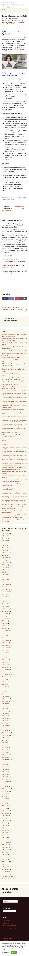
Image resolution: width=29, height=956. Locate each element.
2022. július (4, 650)
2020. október (5, 701)
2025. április (5, 572)
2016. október (5, 815)
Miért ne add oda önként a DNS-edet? (11, 357)
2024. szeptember (6, 589)
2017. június (5, 796)
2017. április (5, 801)
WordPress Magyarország (9, 928)
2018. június (5, 767)
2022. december (6, 638)
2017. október (5, 786)
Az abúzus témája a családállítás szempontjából (13, 390)
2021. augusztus (6, 676)
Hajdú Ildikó (11, 23)
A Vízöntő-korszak (19, 206)
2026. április (5, 543)
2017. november (6, 784)
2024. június (5, 596)
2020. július (4, 708)
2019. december (6, 725)
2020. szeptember (6, 703)
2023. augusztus (6, 618)
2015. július (4, 852)
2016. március (5, 832)
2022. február (5, 662)
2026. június (5, 538)
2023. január (5, 635)
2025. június (5, 567)
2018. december (6, 754)
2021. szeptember (6, 674)
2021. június (5, 681)
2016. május (5, 827)
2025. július (4, 565)
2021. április (5, 686)
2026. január (5, 550)
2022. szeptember (6, 645)
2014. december (6, 869)
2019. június (5, 740)
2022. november (6, 640)
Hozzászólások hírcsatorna (9, 925)
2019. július (4, 737)
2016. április (5, 830)
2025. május (5, 569)
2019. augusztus (6, 735)
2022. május (5, 655)
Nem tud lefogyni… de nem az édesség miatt (13, 409)
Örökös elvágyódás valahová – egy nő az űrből (15, 311)
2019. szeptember (6, 732)
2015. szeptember (6, 847)
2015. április (5, 859)
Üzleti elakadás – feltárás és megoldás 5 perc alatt (14, 504)
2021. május (5, 684)
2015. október (5, 844)
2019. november (6, 728)
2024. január (5, 606)
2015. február (5, 864)
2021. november (6, 669)
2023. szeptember (6, 616)
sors (18, 22)
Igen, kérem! (5, 323)
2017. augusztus (6, 791)
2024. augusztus (6, 591)
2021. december (6, 667)
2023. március (5, 630)
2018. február (5, 776)
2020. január (5, 723)
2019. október (5, 730)
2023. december (6, 608)
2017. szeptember (6, 788)
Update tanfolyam (7, 265)
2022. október (5, 642)
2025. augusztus (6, 562)
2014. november (6, 871)
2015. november (6, 842)
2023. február (5, 633)
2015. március (5, 861)
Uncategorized (16, 20)
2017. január (5, 808)
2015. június (5, 854)
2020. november (6, 698)
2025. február (5, 577)
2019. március (5, 747)
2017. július (4, 793)
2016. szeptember (6, 818)
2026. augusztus (6, 533)
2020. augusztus (6, 706)
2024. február (5, 603)
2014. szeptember (6, 876)
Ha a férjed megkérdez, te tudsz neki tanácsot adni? (14, 350)
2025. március (5, 574)
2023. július (4, 620)
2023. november (6, 611)
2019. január (5, 752)
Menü (3, 10)
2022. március (5, 659)
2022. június (5, 652)
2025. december (6, 552)
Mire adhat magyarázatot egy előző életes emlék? (14, 514)
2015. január (5, 866)
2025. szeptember (6, 560)
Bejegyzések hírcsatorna (9, 923)
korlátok (9, 22)
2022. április (5, 657)
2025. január (5, 579)
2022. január (5, 664)
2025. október (5, 557)
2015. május (5, 857)
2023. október (5, 613)
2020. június (5, 711)
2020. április (5, 715)
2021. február (5, 691)
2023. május (5, 625)
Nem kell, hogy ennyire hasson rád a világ (12, 517)
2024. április (5, 601)
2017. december (6, 781)
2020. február (5, 720)
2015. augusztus (6, 849)
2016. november (6, 813)
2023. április (5, 628)
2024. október (5, 586)
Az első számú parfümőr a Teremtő (10, 432)
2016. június (5, 825)
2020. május (5, 713)
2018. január (5, 779)
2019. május (5, 742)
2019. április (5, 745)
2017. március (5, 803)
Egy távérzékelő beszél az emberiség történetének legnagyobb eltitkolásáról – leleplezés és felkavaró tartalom (14, 369)
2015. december (6, 840)
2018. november (6, 757)
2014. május (5, 879)
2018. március (5, 774)
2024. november (6, 584)
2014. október (5, 874)
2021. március (5, 689)
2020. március (5, 718)
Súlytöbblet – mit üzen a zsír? (13, 307)
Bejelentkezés (6, 920)
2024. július (4, 594)
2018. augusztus (6, 762)
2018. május (5, 769)
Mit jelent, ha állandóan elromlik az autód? (12, 381)
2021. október (5, 672)
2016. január (5, 837)
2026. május (5, 540)
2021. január (5, 694)
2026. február (5, 547)
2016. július (4, 823)
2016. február (5, 835)
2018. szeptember (6, 759)
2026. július (4, 535)
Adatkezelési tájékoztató (9, 935)
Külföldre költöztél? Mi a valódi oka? (10, 384)
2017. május (5, 798)
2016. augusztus (6, 820)
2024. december (6, 582)
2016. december (6, 810)
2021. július (4, 679)
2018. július (4, 764)
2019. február (5, 750)
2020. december (6, 696)
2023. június (5, 623)
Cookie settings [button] (6, 952)
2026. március (5, 545)
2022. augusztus (6, 647)
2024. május (5, 599)
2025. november (6, 555)
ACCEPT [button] (14, 952)
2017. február (5, 805)
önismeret (14, 22)
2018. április (5, 771)
